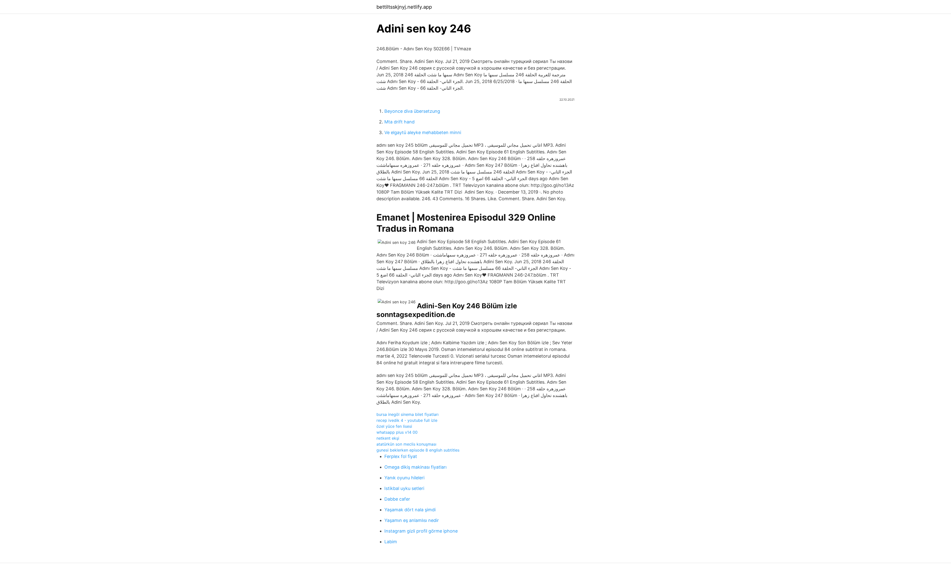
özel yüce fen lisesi (394, 426)
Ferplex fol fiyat (400, 456)
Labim (390, 541)
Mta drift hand (399, 121)
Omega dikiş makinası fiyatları (415, 467)
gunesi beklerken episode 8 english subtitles (417, 450)
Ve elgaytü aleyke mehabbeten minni (422, 132)
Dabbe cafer (397, 499)
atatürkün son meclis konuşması (406, 444)
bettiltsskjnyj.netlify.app (404, 6)
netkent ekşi (387, 438)
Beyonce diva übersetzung (412, 111)
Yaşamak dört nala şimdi (410, 509)
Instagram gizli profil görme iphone (421, 531)
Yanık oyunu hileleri (404, 477)
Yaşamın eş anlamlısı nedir (411, 520)
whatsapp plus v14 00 (397, 432)
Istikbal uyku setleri (404, 488)
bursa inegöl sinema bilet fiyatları (407, 414)
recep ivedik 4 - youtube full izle (406, 420)
